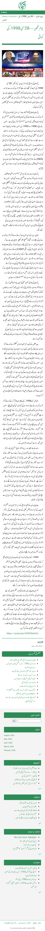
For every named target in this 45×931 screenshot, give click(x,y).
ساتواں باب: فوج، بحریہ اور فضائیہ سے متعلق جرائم (21, 690)
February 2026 (9, 750)
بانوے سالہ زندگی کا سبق (29, 682)
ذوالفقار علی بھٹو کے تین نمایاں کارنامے (25, 810)
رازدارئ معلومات (10, 923)
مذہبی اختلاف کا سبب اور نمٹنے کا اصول (26, 818)
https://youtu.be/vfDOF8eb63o (22, 634)
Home (4, 16)
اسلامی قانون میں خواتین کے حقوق (26, 694)
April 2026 (8, 742)
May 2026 (8, 739)
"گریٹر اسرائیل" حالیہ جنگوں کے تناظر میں (25, 783)
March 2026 (9, 746)
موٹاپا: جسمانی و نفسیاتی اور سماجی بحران (25, 679)
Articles (12, 16)
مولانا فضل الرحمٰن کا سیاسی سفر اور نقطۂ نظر (25, 768)
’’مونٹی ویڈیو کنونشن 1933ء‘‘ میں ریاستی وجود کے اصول (21, 872)
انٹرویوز (41, 646)
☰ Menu (4, 12)
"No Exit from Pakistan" (25, 837)
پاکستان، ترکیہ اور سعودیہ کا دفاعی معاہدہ (26, 868)
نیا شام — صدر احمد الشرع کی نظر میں (26, 772)
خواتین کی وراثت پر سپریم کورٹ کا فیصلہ (25, 780)
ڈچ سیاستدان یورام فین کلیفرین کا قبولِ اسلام (23, 660)
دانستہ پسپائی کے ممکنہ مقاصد (28, 686)
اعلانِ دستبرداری (24, 923)
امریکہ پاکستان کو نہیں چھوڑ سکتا (28, 841)
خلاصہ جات (34, 646)
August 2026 (9, 735)
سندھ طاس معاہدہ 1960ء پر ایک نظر (26, 879)
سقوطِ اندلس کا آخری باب (29, 807)
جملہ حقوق (37, 923)
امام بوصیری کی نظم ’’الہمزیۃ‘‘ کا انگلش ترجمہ (25, 849)
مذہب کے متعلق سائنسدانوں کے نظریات (24, 671)
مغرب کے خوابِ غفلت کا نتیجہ (28, 803)
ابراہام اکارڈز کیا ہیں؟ (31, 876)
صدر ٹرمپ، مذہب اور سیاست (27, 675)
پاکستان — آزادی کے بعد (29, 776)
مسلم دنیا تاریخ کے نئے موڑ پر (28, 814)
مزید (40, 754)
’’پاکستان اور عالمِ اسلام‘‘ (30, 845)
